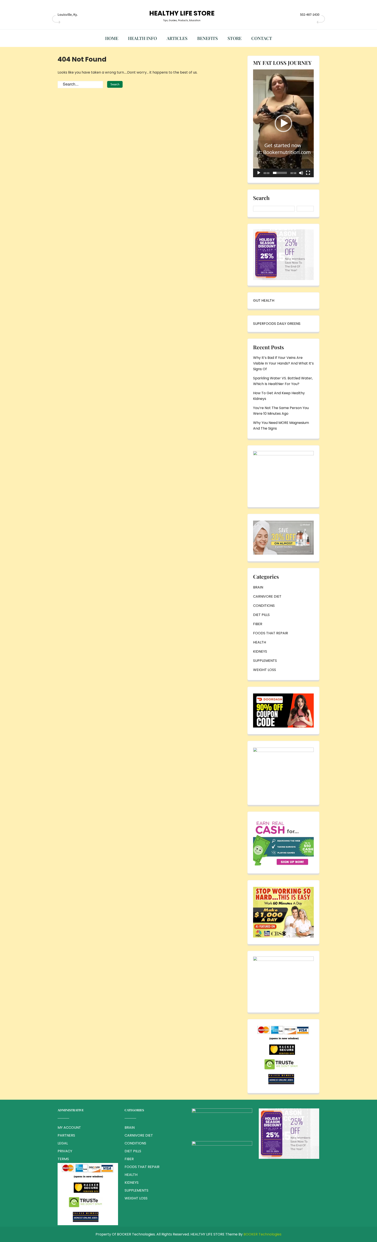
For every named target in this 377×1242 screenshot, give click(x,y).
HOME (111, 38)
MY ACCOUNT (69, 1127)
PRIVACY (65, 1151)
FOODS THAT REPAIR (270, 633)
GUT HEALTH (263, 300)
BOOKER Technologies (262, 1234)
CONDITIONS (264, 605)
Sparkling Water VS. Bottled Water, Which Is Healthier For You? (283, 381)
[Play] (259, 173)
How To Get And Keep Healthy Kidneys (279, 395)
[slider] (280, 173)
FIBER (257, 623)
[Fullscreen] (308, 173)
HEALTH (259, 642)
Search (261, 198)
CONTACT (261, 38)
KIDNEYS (260, 651)
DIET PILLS (261, 614)
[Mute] (301, 173)
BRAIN (258, 587)
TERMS (63, 1158)
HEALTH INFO (142, 38)
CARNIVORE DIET (267, 596)
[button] (283, 123)
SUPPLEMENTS (265, 660)
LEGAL (63, 1143)
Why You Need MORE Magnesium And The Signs (281, 425)
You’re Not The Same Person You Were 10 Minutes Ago (281, 410)
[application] (283, 123)
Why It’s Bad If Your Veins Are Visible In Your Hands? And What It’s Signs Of (283, 363)
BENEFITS (207, 38)
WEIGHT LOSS (264, 669)
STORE (235, 38)
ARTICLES (177, 38)
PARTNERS (66, 1135)
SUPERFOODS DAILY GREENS (276, 323)
